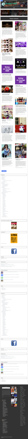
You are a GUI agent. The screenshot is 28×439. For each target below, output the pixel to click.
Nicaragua (4, 208)
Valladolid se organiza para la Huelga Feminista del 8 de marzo (21, 106)
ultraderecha (21, 425)
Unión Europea (4, 215)
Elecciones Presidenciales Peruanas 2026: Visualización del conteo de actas (4, 402)
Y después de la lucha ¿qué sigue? (6, 191)
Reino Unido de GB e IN (5, 211)
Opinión (2, 187)
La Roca (3, 181)
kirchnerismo (21, 406)
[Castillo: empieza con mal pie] (7, 24)
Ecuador (4, 202)
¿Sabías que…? (3, 176)
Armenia (3, 296)
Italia (3, 207)
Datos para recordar (4, 300)
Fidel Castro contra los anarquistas (9, 279)
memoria (21, 414)
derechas (23, 392)
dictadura (21, 395)
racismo (21, 421)
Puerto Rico (4, 210)
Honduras (4, 206)
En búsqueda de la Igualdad (5, 302)
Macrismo (21, 411)
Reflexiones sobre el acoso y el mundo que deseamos (7, 159)
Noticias (25, 73)
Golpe (24, 399)
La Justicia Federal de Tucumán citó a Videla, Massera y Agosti (5, 432)
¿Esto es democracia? (16, 400)
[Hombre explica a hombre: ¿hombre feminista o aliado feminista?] (7, 45)
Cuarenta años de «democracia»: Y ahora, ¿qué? (8, 0)
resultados (21, 422)
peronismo (21, 418)
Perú (3, 328)
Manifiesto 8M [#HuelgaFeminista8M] (19, 86)
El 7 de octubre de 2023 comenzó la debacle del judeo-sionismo (5, 14)
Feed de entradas (3, 288)
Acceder (3, 287)
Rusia (3, 330)
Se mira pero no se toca (6, 134)
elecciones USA (22, 396)
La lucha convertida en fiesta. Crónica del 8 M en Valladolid (6, 75)
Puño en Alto (4, 190)
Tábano (3, 309)
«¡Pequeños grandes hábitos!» (16, 398)
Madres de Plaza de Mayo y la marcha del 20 (5, 427)
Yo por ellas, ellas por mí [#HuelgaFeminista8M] (6, 94)
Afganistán (4, 194)
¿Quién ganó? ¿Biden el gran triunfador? (16, 406)
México (3, 326)
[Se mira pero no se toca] (7, 129)
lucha (24, 406)
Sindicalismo (3, 311)
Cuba (3, 320)
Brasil (3, 198)
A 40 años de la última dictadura (7, 180)
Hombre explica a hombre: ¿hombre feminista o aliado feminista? (6, 54)
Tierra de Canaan (4, 213)
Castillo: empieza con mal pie (6, 28)
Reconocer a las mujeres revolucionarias (19, 159)
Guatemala (4, 324)
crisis (23, 391)
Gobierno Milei (13, 390)
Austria (3, 196)
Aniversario (3, 177)
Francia (3, 205)
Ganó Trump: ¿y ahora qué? (4, 263)
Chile (3, 317)
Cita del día (3, 178)
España (19, 73)
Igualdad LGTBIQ (23, 114)
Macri (24, 410)
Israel (24, 403)
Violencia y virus (18, 133)
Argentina (4, 195)
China (3, 318)
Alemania (4, 313)
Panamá (4, 209)
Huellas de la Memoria (4, 420)
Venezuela (4, 334)
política (24, 418)
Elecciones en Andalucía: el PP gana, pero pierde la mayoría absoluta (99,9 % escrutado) (5, 412)
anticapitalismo (22, 388)
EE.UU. (3, 321)
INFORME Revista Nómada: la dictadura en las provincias (5, 425)
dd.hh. (21, 392)
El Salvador (4, 322)
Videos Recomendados (9, 102)
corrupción (21, 391)
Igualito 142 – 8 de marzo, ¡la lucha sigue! (6, 120)
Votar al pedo (12, 402)
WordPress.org (3, 289)
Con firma (4, 306)
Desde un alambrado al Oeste (6, 307)
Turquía (3, 332)
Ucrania (3, 333)
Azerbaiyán (4, 315)
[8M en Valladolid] (20, 44)
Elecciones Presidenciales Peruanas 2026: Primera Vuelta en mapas (5, 406)
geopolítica (21, 399)
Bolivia (3, 197)
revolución (24, 422)
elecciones (24, 395)
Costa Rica (4, 319)
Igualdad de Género (22, 73)
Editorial (3, 189)
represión (24, 421)
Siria (3, 331)
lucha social (21, 410)
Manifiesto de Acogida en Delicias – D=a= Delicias (23, 14)
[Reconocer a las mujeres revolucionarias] (20, 150)
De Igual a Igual (11, 3)
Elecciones (4, 400)
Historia (3, 298)
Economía (3, 183)
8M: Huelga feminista (19, 69)
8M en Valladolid (18, 48)
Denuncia (17, 73)
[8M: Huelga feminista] (20, 63)
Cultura (2, 179)
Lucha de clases (22, 407)
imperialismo (21, 403)
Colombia (4, 200)
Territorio (3, 193)
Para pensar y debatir (4, 192)
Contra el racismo (5, 184)
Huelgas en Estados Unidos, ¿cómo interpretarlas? (13, 274)
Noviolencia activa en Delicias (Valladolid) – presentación (8, 264)
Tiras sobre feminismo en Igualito (21, 31)
